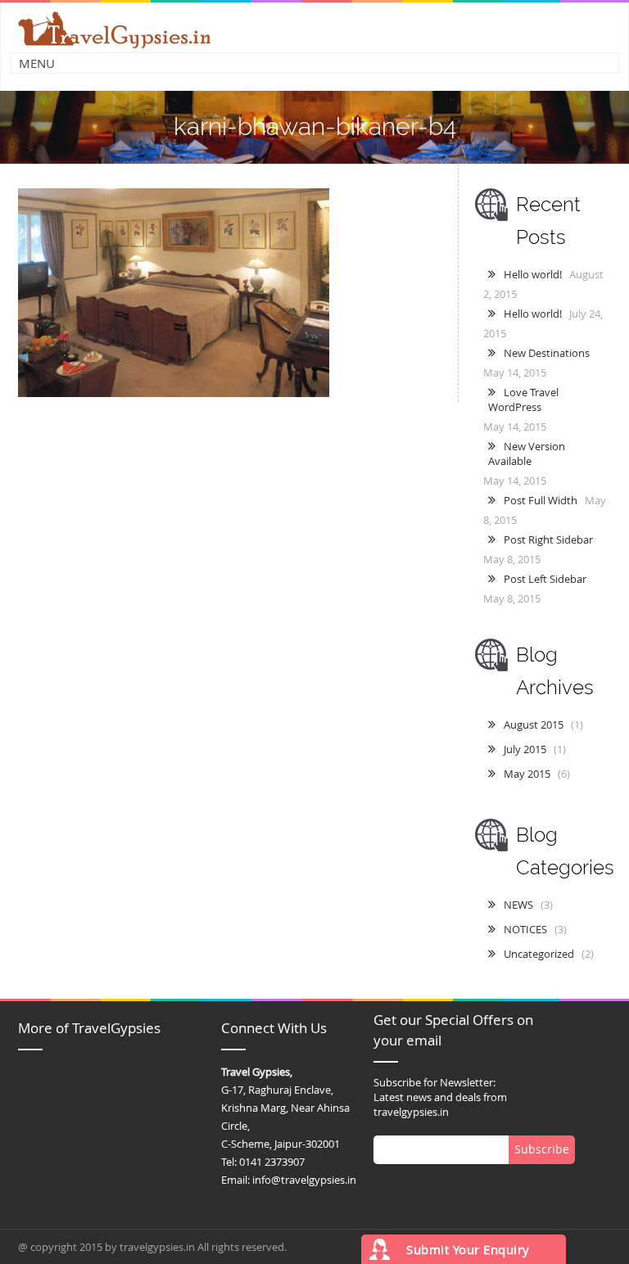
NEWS (518, 904)
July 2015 (525, 749)
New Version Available (526, 453)
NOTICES (525, 929)
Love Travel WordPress (523, 399)
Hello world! (533, 274)
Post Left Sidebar (545, 578)
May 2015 (527, 773)
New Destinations (547, 352)
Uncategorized (539, 953)
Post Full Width (540, 500)
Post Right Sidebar (548, 539)
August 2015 (533, 724)
